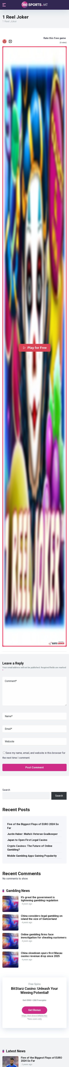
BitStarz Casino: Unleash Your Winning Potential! (34, 991)
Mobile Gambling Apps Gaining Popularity (32, 855)
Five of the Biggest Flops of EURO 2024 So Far (33, 826)
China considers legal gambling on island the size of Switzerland (41, 917)
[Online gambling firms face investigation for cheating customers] (10, 948)
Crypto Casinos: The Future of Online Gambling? (29, 847)
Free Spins (34, 984)
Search (6, 789)
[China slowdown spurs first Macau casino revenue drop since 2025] (10, 966)
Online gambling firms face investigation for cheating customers (43, 936)
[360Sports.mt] (35, 4)
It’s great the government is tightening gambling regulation (39, 899)
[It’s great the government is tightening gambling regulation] (10, 911)
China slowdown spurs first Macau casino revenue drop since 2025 (41, 955)
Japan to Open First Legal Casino (27, 840)
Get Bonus (34, 1010)
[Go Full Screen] (10, 41)
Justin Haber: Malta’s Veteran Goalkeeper (32, 834)
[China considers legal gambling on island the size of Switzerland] (10, 929)
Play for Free (37, 348)
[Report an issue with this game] (4, 41)
